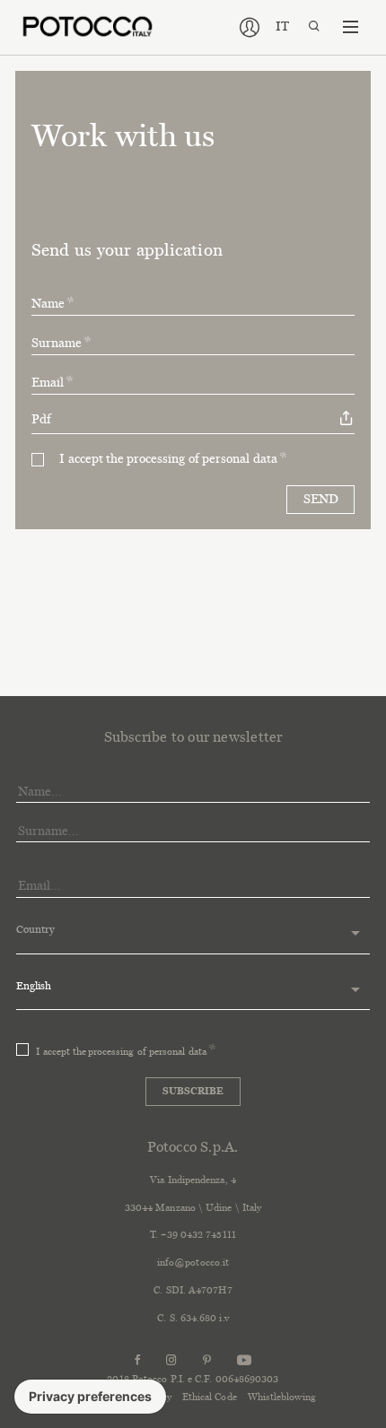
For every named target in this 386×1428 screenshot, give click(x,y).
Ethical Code (209, 1397)
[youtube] (244, 1359)
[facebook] (137, 1359)
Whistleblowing (282, 1397)
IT (282, 26)
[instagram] (171, 1359)
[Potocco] (87, 26)
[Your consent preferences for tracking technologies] (90, 1397)
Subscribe (193, 1090)
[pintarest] (207, 1359)
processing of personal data (202, 458)
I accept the (168, 458)
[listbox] (193, 934)
